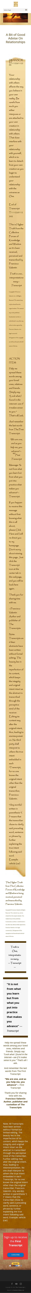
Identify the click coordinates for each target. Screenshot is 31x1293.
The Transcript (20, 1287)
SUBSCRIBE (15, 1255)
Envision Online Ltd (18, 1290)
